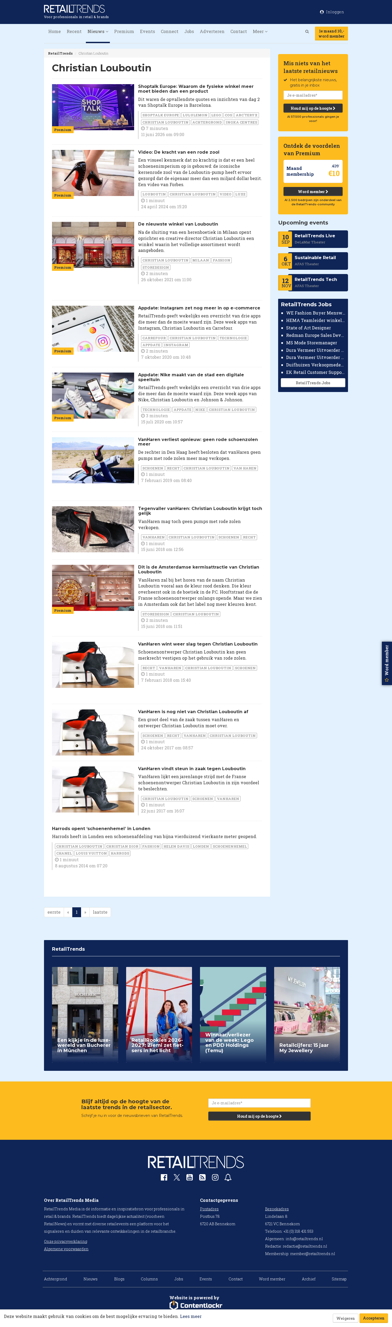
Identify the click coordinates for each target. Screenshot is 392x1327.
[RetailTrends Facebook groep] (164, 1178)
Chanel (64, 853)
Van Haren (245, 468)
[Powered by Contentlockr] (196, 1305)
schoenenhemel (230, 846)
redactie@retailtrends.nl (305, 1246)
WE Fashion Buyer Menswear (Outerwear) (316, 313)
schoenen (152, 468)
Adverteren (212, 31)
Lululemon (195, 115)
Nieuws (90, 1278)
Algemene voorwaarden (66, 1248)
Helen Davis (176, 846)
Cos (228, 115)
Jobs (189, 31)
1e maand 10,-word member (331, 33)
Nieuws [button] (96, 31)
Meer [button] (259, 31)
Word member (312, 191)
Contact (238, 31)
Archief (308, 1278)
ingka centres (241, 122)
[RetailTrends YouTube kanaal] (189, 1178)
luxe (240, 194)
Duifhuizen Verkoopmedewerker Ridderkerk (316, 365)
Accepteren (374, 1318)
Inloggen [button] (334, 11)
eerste (54, 912)
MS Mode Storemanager (311, 342)
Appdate (151, 345)
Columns (149, 1278)
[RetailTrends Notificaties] (228, 1178)
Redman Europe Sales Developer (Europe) (316, 335)
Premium (124, 31)
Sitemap (339, 1278)
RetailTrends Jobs (313, 382)
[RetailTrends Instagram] (215, 1178)
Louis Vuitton (91, 853)
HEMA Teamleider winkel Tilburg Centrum (316, 320)
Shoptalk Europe (160, 115)
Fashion (221, 260)
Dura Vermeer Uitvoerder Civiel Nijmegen (316, 357)
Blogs (119, 1278)
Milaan (200, 260)
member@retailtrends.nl (312, 1253)
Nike (200, 409)
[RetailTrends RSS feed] (202, 1178)
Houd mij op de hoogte (312, 108)
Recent (74, 31)
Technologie (233, 338)
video (225, 194)
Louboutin (154, 194)
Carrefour (154, 338)
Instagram (176, 345)
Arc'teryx (247, 115)
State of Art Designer (308, 327)
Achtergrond (207, 122)
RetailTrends (60, 53)
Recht (173, 468)
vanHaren (153, 537)
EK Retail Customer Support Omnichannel (316, 372)
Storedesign (155, 267)
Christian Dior (122, 846)
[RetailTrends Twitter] (177, 1179)
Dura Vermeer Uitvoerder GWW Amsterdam (316, 350)
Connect (169, 31)
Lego (216, 115)
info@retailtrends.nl (304, 1238)
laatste (100, 912)
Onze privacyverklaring (65, 1241)
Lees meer (191, 1316)
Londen (201, 846)
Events (147, 31)
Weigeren (345, 1318)
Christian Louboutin (165, 122)
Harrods (120, 853)
